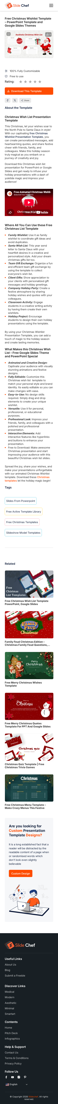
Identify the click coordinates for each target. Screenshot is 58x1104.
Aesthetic (10, 1002)
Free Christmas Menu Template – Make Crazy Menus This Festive (25, 806)
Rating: (9, 81)
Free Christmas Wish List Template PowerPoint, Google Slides (26, 602)
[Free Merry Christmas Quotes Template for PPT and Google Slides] (29, 706)
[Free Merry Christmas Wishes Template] (29, 665)
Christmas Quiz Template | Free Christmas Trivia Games (24, 766)
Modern (9, 997)
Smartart (10, 1013)
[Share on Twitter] (15, 100)
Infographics (12, 1038)
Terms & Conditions (17, 1058)
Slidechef (33, 1096)
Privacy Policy (13, 1063)
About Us (10, 964)
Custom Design (20, 873)
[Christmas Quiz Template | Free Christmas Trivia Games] (29, 747)
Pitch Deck (11, 1033)
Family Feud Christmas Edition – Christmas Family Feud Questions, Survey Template (26, 643)
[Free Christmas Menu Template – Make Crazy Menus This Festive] (29, 788)
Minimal (9, 1008)
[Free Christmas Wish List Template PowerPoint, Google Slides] (29, 584)
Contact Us (11, 1052)
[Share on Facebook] (7, 100)
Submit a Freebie (15, 975)
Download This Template (26, 91)
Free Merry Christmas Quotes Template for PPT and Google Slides (28, 725)
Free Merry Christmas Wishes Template (23, 684)
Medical (9, 991)
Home (8, 1027)
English (13, 1084)
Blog (7, 970)
